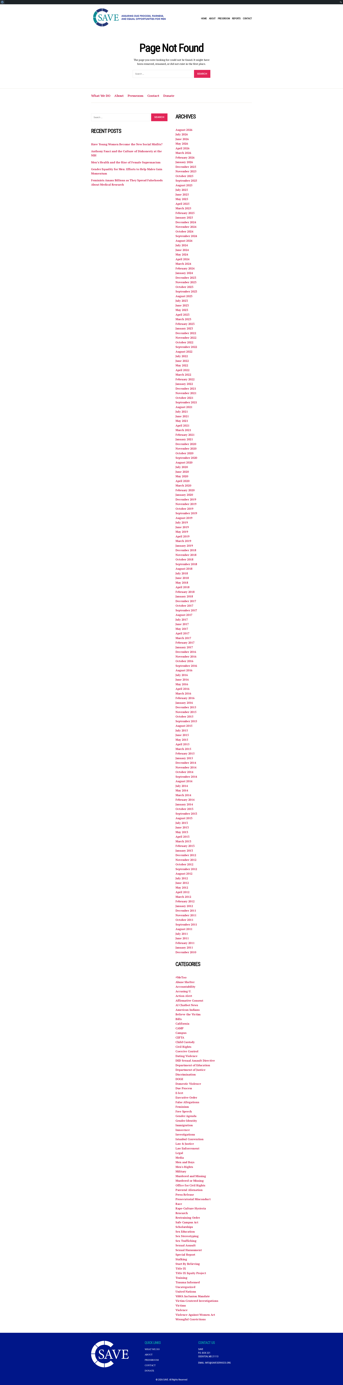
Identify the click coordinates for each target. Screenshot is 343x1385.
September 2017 (186, 610)
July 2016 (182, 675)
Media (180, 1157)
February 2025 (185, 213)
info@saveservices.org (218, 1362)
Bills (179, 1019)
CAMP (180, 1028)
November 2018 (186, 555)
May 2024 (182, 254)
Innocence (183, 1130)
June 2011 (182, 938)
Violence (182, 1310)
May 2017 (182, 629)
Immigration (184, 1125)
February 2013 (185, 846)
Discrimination (186, 1074)
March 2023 (183, 319)
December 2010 (186, 952)
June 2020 (182, 472)
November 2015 (186, 712)
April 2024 (182, 259)
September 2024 (186, 236)
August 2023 (184, 296)
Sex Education (185, 1231)
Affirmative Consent (189, 1000)
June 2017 (182, 624)
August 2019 (184, 518)
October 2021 (184, 398)
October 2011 (184, 920)
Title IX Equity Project (191, 1273)
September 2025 (186, 180)
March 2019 (183, 541)
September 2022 (186, 347)
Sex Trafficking (186, 1241)
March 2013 (183, 841)
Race (179, 1204)
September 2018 (186, 564)
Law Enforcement (187, 1148)
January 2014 (184, 804)
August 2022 (184, 351)
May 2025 (182, 199)
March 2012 (183, 897)
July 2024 (182, 245)
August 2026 (184, 130)
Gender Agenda (186, 1116)
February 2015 (185, 753)
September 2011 (186, 924)
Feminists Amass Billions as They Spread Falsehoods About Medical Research (127, 182)
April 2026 (182, 148)
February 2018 (185, 592)
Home (204, 18)
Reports (236, 18)
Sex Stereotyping (187, 1236)
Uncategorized (185, 1287)
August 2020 (184, 462)
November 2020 (186, 448)
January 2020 (184, 495)
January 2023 (184, 328)
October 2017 (184, 605)
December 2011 (186, 910)
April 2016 (182, 689)
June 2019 (182, 527)
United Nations (186, 1291)
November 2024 (186, 227)
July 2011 (182, 934)
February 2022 (185, 379)
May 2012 (182, 887)
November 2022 (186, 337)
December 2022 (186, 333)
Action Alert (184, 996)
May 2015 (182, 740)
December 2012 (186, 855)
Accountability (185, 986)
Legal (179, 1153)
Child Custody (185, 1042)
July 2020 (182, 467)
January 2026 (184, 162)
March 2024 (183, 264)
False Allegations (187, 1102)
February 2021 (185, 435)
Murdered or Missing (190, 1181)
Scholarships (184, 1227)
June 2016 (182, 679)
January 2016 (184, 703)
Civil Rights (183, 1047)
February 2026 (185, 157)
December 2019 (186, 499)
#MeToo (181, 977)
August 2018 (184, 568)
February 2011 (185, 943)
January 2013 (184, 850)
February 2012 (185, 901)
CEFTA (180, 1037)
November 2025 (186, 171)
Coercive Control (187, 1051)
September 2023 (186, 291)
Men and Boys (185, 1162)
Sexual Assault (186, 1245)
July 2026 (182, 134)
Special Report (185, 1254)
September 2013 (186, 813)
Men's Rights (184, 1167)
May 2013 (182, 832)
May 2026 (182, 143)
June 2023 (182, 305)
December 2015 (186, 707)
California (182, 1023)
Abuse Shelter (185, 982)
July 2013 (182, 823)
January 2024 (184, 273)
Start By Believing (188, 1264)
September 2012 (186, 869)
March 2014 (183, 795)
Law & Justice (185, 1144)
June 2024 (182, 250)
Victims (181, 1305)
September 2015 (186, 721)
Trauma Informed (188, 1282)
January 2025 (184, 217)
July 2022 (182, 356)
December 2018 (186, 550)
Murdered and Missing (191, 1176)
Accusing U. (183, 991)
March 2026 (183, 153)
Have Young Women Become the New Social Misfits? (126, 144)
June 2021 (182, 416)
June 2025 (182, 194)
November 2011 (186, 915)
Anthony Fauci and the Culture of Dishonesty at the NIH (126, 153)
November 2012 (186, 860)
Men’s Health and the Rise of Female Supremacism (125, 162)
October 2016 (184, 661)
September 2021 (186, 402)
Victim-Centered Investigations (197, 1301)
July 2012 (182, 878)
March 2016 (183, 693)
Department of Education (193, 1065)
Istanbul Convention (190, 1139)
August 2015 (184, 726)
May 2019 (182, 532)
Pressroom (224, 18)
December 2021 (186, 388)
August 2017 (184, 615)
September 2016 (186, 666)
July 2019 (182, 522)
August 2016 (184, 670)
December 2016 (186, 652)
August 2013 (184, 818)
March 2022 (183, 374)
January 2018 (184, 596)
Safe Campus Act (187, 1222)
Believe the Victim (188, 1014)
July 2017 (182, 619)
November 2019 (186, 504)
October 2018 (184, 559)
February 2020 (185, 490)
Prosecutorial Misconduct (193, 1199)
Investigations (185, 1134)
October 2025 (184, 176)
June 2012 (182, 883)
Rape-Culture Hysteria (191, 1208)
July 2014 (182, 786)
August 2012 (184, 873)
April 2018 (182, 587)
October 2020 (184, 453)
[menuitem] (2, 2)
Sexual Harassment (189, 1250)
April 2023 (182, 314)
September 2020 (186, 458)
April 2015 (182, 744)
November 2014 (186, 767)
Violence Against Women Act (195, 1315)
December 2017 (186, 601)
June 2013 (182, 827)
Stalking (181, 1259)
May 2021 (182, 421)
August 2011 (184, 929)
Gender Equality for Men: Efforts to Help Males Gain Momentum (126, 171)
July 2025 (182, 190)
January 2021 (184, 439)
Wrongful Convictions (191, 1319)
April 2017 (182, 633)
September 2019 (186, 513)
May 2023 (182, 310)
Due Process (184, 1088)
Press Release (185, 1194)
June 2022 (182, 361)
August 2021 (184, 407)
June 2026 (182, 139)
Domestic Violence (188, 1084)
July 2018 (182, 573)
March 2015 (183, 749)
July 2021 (182, 411)
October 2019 (184, 509)
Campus (181, 1033)
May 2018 (182, 582)
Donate (168, 96)
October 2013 (184, 809)
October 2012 (184, 864)
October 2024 (184, 231)
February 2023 (185, 324)
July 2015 (182, 730)
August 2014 (184, 781)
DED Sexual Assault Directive (195, 1060)
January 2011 (184, 947)
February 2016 (185, 698)
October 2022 (184, 342)
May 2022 (182, 365)
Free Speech (184, 1111)
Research (182, 1213)
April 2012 (182, 892)
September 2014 (186, 776)
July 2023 (182, 301)
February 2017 (185, 642)
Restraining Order (188, 1217)
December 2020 (186, 444)
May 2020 (182, 476)
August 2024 (184, 241)
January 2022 (184, 384)
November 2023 (186, 282)
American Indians (188, 1010)
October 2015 (184, 716)
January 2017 (184, 647)
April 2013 (182, 836)
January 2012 (184, 906)
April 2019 (182, 536)
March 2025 (183, 208)
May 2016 (182, 684)
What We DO (100, 96)
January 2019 (184, 545)
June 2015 (182, 735)
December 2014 (186, 763)
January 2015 (184, 758)
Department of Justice (190, 1070)
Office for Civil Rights (190, 1185)
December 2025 (186, 167)
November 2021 (186, 393)
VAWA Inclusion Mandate (193, 1296)
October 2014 (184, 772)
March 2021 (183, 430)
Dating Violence (186, 1056)
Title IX (181, 1268)
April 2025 (182, 204)
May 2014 (182, 790)
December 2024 (186, 222)
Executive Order (186, 1097)
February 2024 (185, 268)
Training (181, 1278)
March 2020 (183, 485)
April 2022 (182, 370)
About (212, 18)
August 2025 (184, 185)
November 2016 (186, 656)
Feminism (182, 1107)
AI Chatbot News (187, 1005)
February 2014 (185, 800)
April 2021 (182, 425)
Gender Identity (186, 1121)
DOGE (179, 1079)
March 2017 (183, 638)
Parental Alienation (189, 1190)
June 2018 (182, 578)
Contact (247, 18)
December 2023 (186, 277)
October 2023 (184, 287)
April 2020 (182, 481)
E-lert (179, 1093)
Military (181, 1171)
